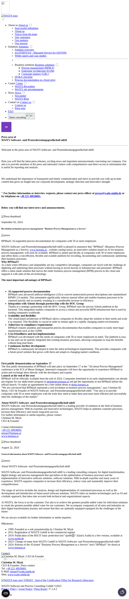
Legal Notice (25, 589)
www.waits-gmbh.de (19, 574)
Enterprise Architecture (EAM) (38, 70)
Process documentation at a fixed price (35, 80)
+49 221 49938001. (30, 196)
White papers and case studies (30, 55)
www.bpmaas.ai (38, 249)
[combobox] (6, 127)
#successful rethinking (26, 28)
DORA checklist (23, 77)
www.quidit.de (16, 538)
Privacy (5, 589)
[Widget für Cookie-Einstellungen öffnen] (6, 593)
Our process (21, 43)
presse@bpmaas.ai (11, 433)
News (11, 92)
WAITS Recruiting (25, 86)
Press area (20, 108)
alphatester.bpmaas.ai (58, 381)
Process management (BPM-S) (38, 67)
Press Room (40, 589)
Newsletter (20, 95)
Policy (13, 589)
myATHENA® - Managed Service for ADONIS (41, 52)
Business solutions (24, 64)
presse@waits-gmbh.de (108, 193)
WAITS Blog (22, 98)
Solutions (13, 46)
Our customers (22, 37)
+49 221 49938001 (11, 430)
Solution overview (24, 49)
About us (13, 25)
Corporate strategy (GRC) (35, 73)
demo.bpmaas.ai (79, 384)
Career (11, 83)
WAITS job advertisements (29, 89)
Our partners (21, 40)
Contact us (13, 102)
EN (6, 127)
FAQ (10, 111)
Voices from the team (26, 34)
